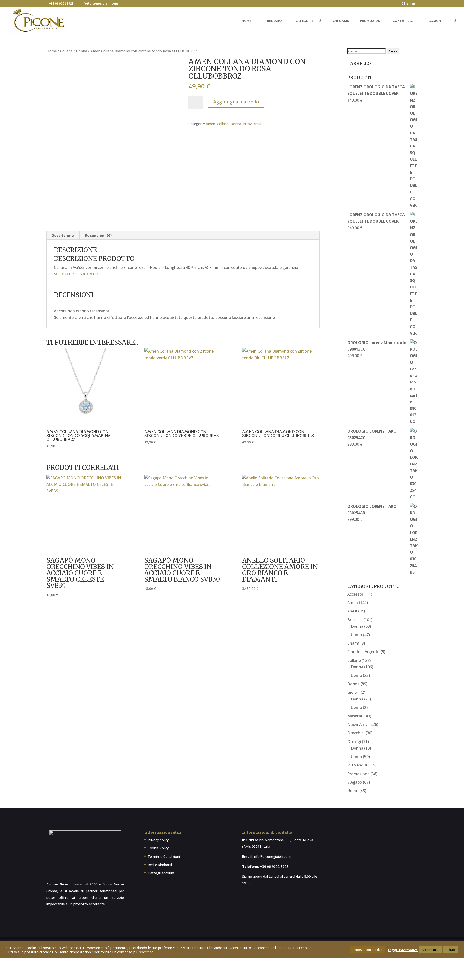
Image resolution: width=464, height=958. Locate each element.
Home (246, 21)
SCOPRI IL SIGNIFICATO (76, 274)
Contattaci (403, 21)
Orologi (354, 741)
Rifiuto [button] (450, 949)
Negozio (274, 21)
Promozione (358, 773)
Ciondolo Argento (363, 651)
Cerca (393, 51)
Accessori (355, 594)
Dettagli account (161, 873)
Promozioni (370, 21)
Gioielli (353, 692)
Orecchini (356, 733)
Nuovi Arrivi (252, 123)
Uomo (356, 634)
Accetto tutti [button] (430, 949)
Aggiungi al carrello (236, 101)
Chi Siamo (341, 21)
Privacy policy (158, 840)
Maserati (355, 716)
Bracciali (354, 619)
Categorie (304, 21)
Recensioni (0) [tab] (98, 235)
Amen (210, 123)
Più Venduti (358, 765)
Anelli (352, 611)
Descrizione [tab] (62, 235)
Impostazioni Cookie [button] (368, 949)
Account (435, 21)
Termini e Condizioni (164, 856)
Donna (81, 50)
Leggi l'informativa (403, 950)
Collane (66, 50)
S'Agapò (354, 782)
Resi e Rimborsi (160, 864)
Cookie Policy (158, 848)
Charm (353, 643)
